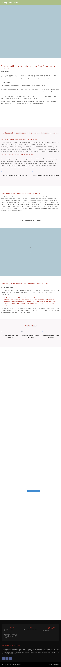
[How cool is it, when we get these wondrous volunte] (33, 410)
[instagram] (7, 658)
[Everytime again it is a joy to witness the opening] (9, 402)
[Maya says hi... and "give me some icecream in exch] (21, 374)
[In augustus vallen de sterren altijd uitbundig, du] (27, 395)
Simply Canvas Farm (10, 3)
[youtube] (10, 658)
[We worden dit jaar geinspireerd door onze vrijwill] (15, 394)
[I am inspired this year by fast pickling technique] (58, 387)
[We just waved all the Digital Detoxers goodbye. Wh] (46, 405)
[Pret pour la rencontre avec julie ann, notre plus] (2, 381)
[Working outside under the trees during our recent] (52, 380)
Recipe (9, 664)
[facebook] (3, 658)
